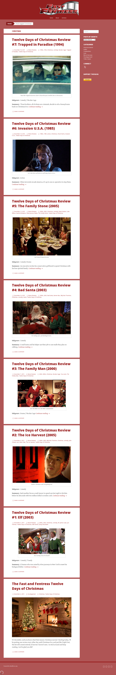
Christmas (50, 50)
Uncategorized (32, 594)
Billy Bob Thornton (66, 295)
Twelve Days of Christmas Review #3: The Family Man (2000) (41, 366)
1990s (41, 50)
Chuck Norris (61, 134)
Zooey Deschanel (43, 524)
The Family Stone (43, 213)
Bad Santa (50, 295)
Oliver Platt (22, 442)
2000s (41, 211)
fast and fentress (58, 8)
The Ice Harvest (30, 442)
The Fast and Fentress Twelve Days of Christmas (37, 586)
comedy (55, 50)
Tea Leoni (63, 374)
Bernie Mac (57, 295)
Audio (85, 49)
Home (51, 18)
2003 (45, 295)
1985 (45, 134)
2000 (40, 374)
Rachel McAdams (21, 213)
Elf (58, 523)
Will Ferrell (35, 524)
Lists (85, 53)
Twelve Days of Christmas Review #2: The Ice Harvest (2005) (41, 432)
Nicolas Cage (62, 50)
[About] (109, 666)
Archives (64, 18)
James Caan (63, 523)
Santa (24, 297)
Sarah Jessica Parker (32, 213)
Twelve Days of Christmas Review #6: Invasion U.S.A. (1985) (41, 126)
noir (18, 442)
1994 (45, 50)
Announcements (88, 47)
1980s (41, 134)
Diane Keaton (62, 211)
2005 (45, 211)
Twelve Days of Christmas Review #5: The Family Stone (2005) (41, 203)
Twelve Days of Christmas (26, 51)
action (49, 134)
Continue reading (36, 107)
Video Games (87, 59)
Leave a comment (19, 111)
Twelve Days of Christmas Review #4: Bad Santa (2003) (41, 287)
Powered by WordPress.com (10, 666)
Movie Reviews (32, 50)
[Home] (104, 666)
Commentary (87, 51)
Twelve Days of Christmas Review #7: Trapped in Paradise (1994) (41, 42)
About (57, 18)
